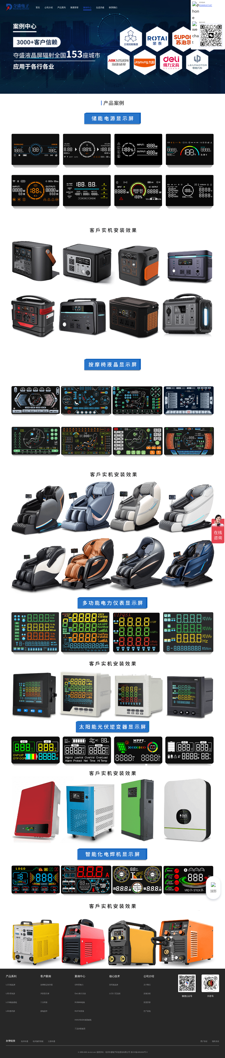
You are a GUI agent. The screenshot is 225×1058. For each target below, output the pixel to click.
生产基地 (147, 1011)
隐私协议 (215, 1041)
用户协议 (203, 1041)
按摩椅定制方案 (46, 985)
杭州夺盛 (24, 1041)
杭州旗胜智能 (38, 1041)
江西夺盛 (51, 1041)
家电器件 (43, 1011)
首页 (38, 7)
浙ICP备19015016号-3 (139, 1052)
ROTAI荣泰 (79, 1011)
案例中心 (87, 7)
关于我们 (147, 985)
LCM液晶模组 (11, 1002)
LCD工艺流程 (114, 993)
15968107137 (205, 5)
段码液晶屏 (113, 985)
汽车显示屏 (44, 993)
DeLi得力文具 (80, 993)
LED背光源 (10, 993)
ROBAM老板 (80, 1002)
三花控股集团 (80, 1029)
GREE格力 (79, 985)
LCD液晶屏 (10, 985)
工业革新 (43, 1002)
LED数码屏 (10, 1011)
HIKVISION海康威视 (83, 1020)
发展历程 (147, 993)
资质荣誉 (74, 7)
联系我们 (113, 7)
